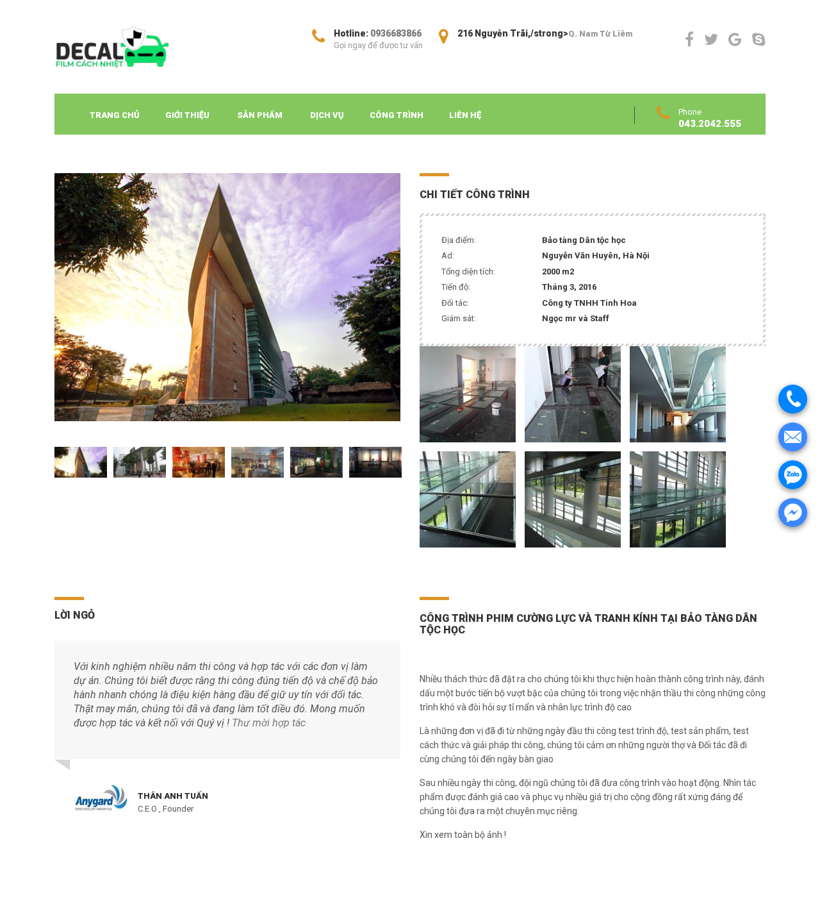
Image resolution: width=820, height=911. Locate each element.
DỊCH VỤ (327, 115)
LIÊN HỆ (465, 115)
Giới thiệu (187, 115)
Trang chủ (115, 115)
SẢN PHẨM (260, 115)
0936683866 (396, 33)
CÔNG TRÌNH (396, 115)
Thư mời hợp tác (269, 723)
